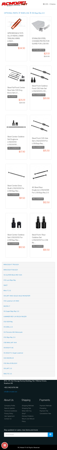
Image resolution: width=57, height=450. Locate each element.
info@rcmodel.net (10, 391)
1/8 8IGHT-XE (8, 348)
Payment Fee (44, 411)
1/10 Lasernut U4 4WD (11, 301)
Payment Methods (45, 406)
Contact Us (7, 419)
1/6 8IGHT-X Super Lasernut (13, 353)
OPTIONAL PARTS (11, 13)
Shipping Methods (28, 406)
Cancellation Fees (45, 414)
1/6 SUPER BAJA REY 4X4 (13, 275)
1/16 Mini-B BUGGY (10, 363)
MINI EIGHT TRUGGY (11, 264)
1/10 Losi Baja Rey (10, 280)
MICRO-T (7, 306)
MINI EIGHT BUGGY (11, 270)
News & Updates (9, 408)
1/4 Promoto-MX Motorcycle (13, 332)
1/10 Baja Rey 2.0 (38, 13)
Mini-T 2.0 (7, 290)
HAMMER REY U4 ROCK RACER (15, 316)
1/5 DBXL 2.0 (8, 327)
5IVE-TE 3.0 (8, 374)
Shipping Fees (26, 408)
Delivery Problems (27, 416)
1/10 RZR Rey (8, 322)
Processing (43, 408)
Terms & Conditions (10, 411)
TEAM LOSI (24, 13)
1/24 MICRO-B (9, 358)
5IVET (6, 285)
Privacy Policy (8, 414)
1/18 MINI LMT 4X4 (10, 343)
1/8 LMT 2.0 (8, 368)
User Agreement (9, 416)
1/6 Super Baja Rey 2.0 (11, 311)
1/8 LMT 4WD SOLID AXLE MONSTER (17, 296)
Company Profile (9, 406)
